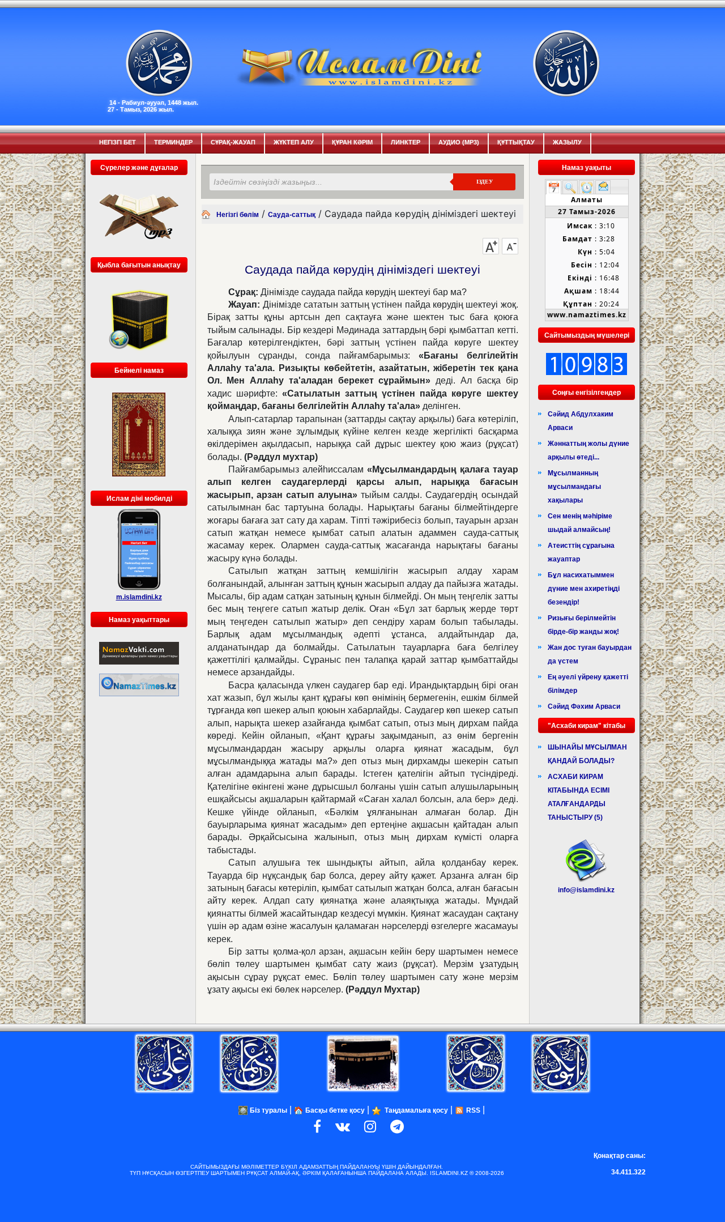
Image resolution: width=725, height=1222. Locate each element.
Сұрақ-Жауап (233, 142)
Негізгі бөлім (237, 215)
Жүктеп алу (294, 142)
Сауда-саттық (291, 215)
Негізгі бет (117, 142)
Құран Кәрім (352, 142)
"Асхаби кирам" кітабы (586, 726)
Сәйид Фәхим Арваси (584, 706)
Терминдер (173, 142)
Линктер (405, 142)
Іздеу (484, 181)
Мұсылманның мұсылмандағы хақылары (574, 486)
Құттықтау (516, 142)
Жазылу (567, 142)
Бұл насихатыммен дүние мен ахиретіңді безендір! (584, 588)
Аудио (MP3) (458, 142)
